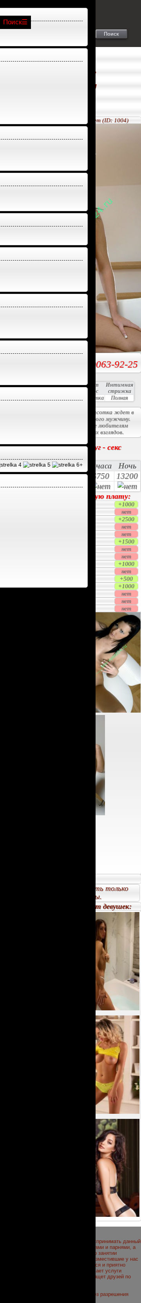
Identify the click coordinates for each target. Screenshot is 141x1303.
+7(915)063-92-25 (100, 364)
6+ (79, 464)
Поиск (12, 22)
